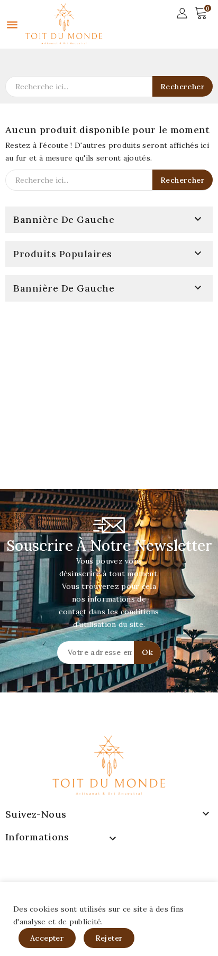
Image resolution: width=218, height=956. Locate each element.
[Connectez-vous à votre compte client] (181, 12)
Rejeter (109, 938)
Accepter (47, 938)
